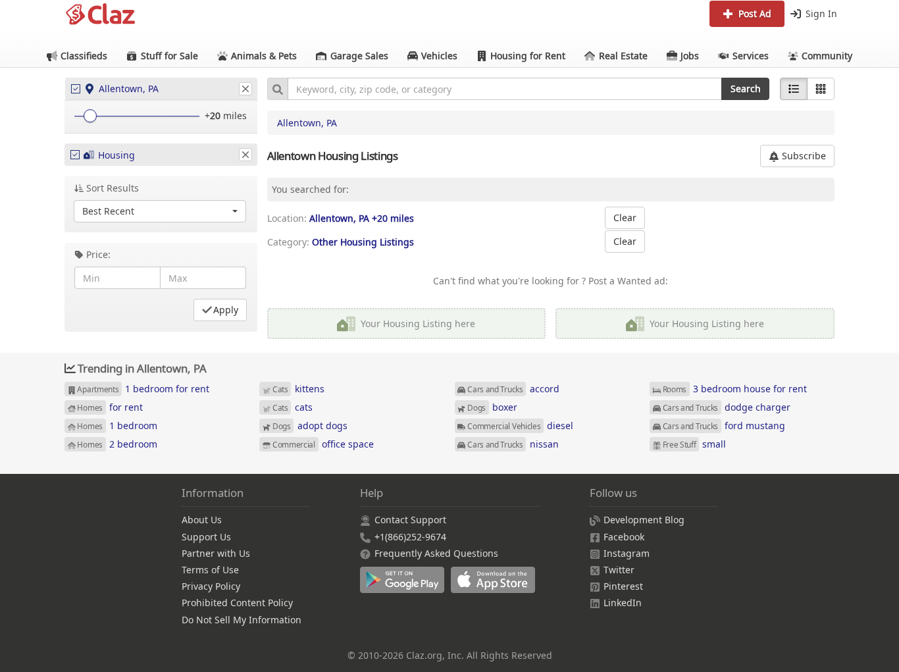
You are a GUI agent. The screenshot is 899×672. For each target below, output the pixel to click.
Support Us (206, 536)
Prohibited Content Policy (237, 602)
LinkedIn (623, 602)
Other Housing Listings (363, 242)
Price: (98, 254)
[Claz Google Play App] (405, 587)
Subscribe (802, 155)
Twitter (619, 569)
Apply (225, 309)
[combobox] (505, 89)
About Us (202, 519)
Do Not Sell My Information (241, 619)
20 (215, 115)
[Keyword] (277, 89)
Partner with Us (216, 553)
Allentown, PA (307, 122)
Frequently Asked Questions (436, 553)
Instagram (627, 553)
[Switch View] (821, 89)
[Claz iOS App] (495, 587)
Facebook (624, 536)
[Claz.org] (100, 14)
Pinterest (623, 586)
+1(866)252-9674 (410, 536)
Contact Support (410, 519)
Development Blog (644, 519)
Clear (624, 217)
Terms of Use (210, 569)
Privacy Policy (211, 586)
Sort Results (112, 188)
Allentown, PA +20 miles (361, 218)
